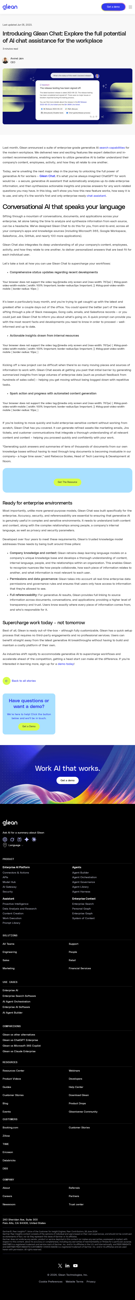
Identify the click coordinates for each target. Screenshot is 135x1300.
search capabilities (112, 147)
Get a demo (68, 780)
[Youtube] (75, 1266)
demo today (66, 664)
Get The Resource (67, 482)
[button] (14, 845)
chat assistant (96, 195)
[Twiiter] (60, 1266)
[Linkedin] (67, 1266)
